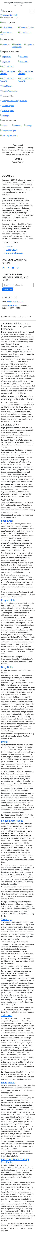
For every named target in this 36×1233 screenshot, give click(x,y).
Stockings (6, 919)
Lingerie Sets (8, 600)
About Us (9, 246)
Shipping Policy (11, 250)
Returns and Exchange (14, 253)
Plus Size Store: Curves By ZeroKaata (15, 1161)
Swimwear (6, 1015)
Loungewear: (8, 1082)
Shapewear (7, 520)
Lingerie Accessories (12, 820)
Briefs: (4, 741)
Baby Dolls (7, 667)
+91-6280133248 (14, 305)
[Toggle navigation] (32, 11)
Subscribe (8, 289)
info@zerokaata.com (15, 301)
